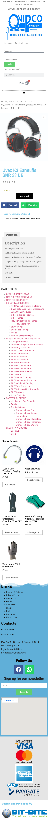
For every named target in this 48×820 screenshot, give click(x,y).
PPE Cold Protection (20, 353)
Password (8, 51)
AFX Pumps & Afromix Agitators (26, 306)
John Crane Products (21, 312)
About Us (10, 604)
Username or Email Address (16, 43)
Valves (14, 332)
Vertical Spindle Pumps (22, 335)
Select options (33, 480)
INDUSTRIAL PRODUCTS (17, 303)
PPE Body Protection (21, 347)
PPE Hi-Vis (16, 374)
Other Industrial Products (22, 315)
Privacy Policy (12, 595)
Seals (13, 434)
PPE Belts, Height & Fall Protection (27, 344)
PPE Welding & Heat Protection (25, 389)
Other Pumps (17, 318)
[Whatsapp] (29, 669)
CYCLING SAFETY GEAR (17, 294)
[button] (24, 93)
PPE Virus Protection (20, 386)
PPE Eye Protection (20, 356)
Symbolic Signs (18, 407)
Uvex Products (34, 218)
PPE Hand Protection (21, 365)
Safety (14, 404)
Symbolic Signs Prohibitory (28, 422)
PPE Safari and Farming (22, 383)
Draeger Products (19, 341)
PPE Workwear (18, 392)
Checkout (10, 614)
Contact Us (11, 598)
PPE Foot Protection (20, 362)
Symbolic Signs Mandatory (28, 419)
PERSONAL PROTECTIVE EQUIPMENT (23, 338)
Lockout (15, 431)
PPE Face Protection (20, 359)
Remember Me (11, 60)
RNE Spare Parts (24, 324)
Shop (8, 608)
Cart (8, 611)
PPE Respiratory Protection (23, 380)
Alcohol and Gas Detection (23, 401)
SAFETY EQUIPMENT (16, 398)
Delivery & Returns (14, 592)
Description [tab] (11, 235)
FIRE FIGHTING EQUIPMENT (19, 297)
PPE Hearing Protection (26, 104)
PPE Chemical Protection (22, 350)
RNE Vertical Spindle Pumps (24, 321)
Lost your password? (12, 69)
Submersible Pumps (20, 329)
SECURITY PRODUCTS (16, 428)
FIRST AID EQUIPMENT (17, 300)
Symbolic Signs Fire (25, 410)
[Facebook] (18, 669)
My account (11, 617)
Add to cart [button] (10, 484)
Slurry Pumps (17, 326)
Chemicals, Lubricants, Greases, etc (27, 309)
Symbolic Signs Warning (27, 425)
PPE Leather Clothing (21, 377)
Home (4, 101)
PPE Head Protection (21, 368)
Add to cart (24, 196)
